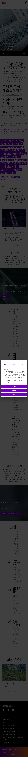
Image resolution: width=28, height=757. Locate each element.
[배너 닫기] (26, 361)
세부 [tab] (14, 364)
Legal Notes (8, 382)
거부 (14, 394)
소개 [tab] (23, 364)
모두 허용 (14, 386)
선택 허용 (14, 390)
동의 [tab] (5, 364)
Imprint (3, 382)
